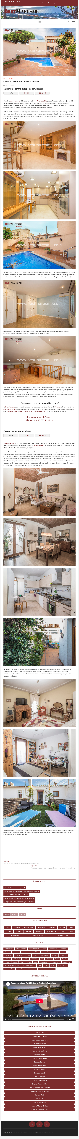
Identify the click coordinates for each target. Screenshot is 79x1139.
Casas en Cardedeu (39, 1065)
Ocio (22, 962)
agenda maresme (21, 948)
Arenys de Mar (29, 927)
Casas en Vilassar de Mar (39, 1109)
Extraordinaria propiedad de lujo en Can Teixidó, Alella (21, 891)
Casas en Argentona (39, 1043)
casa (56, 952)
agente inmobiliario (34, 948)
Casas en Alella (39, 1032)
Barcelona (16, 927)
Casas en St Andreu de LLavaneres (39, 1087)
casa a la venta (15, 101)
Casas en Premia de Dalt (39, 1080)
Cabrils (71, 927)
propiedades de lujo (9, 409)
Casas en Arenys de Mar (39, 1036)
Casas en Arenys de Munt (39, 1040)
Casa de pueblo (8, 443)
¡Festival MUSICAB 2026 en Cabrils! (16, 895)
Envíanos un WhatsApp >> (39, 417)
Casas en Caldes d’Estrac (39, 1058)
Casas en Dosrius (39, 1062)
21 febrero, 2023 (9, 85)
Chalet (35, 955)
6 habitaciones (9, 948)
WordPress (32, 1132)
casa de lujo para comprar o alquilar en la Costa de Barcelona (25, 411)
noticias (15, 962)
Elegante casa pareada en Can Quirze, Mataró (19, 898)
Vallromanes (15, 935)
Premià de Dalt (52, 931)
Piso (35, 962)
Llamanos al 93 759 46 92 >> (39, 420)
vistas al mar (20, 969)
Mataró (28, 931)
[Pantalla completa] (73, 1019)
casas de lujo (8, 955)
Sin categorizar (8, 78)
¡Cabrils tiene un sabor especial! (14, 888)
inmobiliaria (34, 958)
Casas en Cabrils (39, 1054)
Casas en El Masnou (39, 1069)
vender (53, 965)
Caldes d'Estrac (46, 952)
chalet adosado (45, 955)
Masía (57, 958)
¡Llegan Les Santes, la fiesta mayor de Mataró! (19, 902)
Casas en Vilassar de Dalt (39, 1106)
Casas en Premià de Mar (39, 1084)
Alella (7, 927)
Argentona (41, 927)
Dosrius (8, 931)
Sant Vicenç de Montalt (29, 965)
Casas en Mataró (39, 1073)
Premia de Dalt (44, 962)
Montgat (39, 931)
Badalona (52, 927)
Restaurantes (67, 962)
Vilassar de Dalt (38, 935)
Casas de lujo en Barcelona (23, 955)
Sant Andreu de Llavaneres (12, 965)
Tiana (71, 931)
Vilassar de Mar (42, 101)
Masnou (18, 931)
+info (11, 93)
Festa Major (16, 958)
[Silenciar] (70, 1019)
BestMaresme (10, 407)
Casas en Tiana (39, 1098)
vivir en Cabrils (32, 969)
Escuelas (7, 958)
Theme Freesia (24, 1132)
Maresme (58, 407)
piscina (29, 962)
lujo (42, 958)
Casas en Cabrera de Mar (39, 1051)
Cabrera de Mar (27, 952)
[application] (39, 1001)
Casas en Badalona (39, 1047)
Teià (63, 931)
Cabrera (62, 927)
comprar (55, 955)
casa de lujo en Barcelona (45, 403)
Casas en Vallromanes (39, 1102)
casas (62, 952)
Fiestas (25, 958)
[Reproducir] (6, 1019)
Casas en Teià (39, 1095)
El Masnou (63, 955)
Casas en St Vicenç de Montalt (39, 1091)
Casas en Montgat (39, 1076)
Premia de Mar (56, 962)
